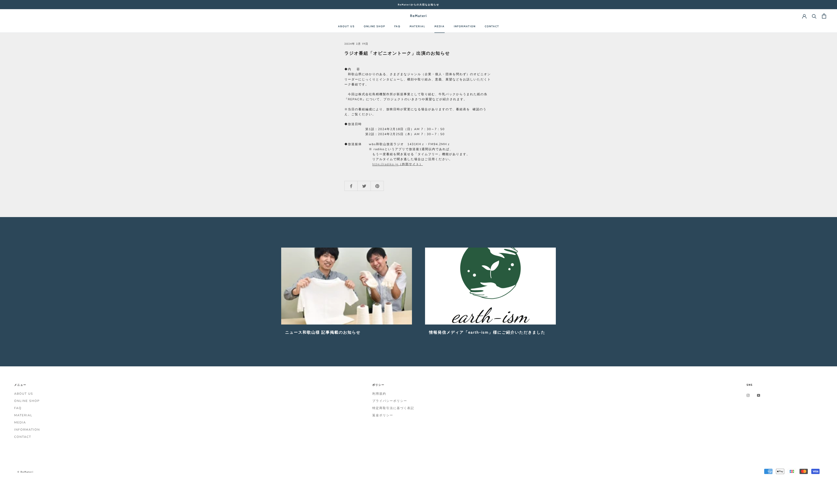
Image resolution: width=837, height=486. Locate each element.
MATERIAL (417, 26)
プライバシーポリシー (389, 401)
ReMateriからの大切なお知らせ (418, 4)
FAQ (397, 26)
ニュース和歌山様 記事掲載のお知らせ (323, 332)
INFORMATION (465, 26)
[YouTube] (758, 395)
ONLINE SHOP (374, 26)
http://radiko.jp (385, 164)
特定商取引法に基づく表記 (393, 408)
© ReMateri (25, 471)
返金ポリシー (382, 415)
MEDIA (439, 26)
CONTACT (492, 26)
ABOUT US (346, 26)
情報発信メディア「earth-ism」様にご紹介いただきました (487, 332)
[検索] (814, 16)
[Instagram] (748, 395)
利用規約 (379, 394)
